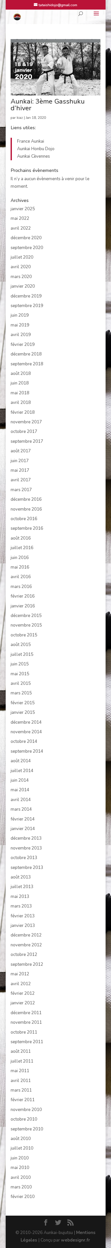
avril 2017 (21, 480)
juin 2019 (20, 315)
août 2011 (21, 1051)
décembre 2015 (26, 616)
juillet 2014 (22, 771)
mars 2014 (21, 809)
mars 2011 (21, 1090)
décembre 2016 (26, 499)
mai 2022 (20, 218)
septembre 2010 (27, 1129)
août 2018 (21, 373)
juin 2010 (20, 1158)
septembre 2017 (27, 441)
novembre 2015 (26, 625)
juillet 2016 (22, 548)
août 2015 (21, 645)
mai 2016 (20, 567)
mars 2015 (21, 693)
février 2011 (23, 1100)
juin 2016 (20, 558)
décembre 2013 (26, 838)
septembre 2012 (27, 964)
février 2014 (23, 819)
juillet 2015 (22, 654)
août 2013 (21, 877)
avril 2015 (21, 683)
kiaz (20, 117)
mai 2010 (20, 1168)
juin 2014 (20, 780)
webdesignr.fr (75, 1240)
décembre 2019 (26, 296)
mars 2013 (21, 906)
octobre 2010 (24, 1119)
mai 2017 (20, 470)
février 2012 (23, 993)
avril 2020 (21, 267)
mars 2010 (21, 1187)
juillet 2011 (22, 1061)
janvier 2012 (23, 1003)
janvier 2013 (23, 925)
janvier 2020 (23, 286)
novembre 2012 (26, 945)
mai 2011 (20, 1071)
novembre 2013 (26, 848)
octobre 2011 (24, 1032)
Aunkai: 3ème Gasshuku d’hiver (48, 105)
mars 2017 (21, 490)
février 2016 (23, 596)
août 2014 (21, 761)
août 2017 (21, 451)
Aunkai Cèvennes (33, 156)
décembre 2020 (26, 238)
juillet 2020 (22, 257)
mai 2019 (20, 325)
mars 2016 (21, 587)
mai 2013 (20, 896)
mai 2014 (20, 790)
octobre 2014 (24, 741)
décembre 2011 (26, 1013)
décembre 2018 (26, 354)
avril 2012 (21, 984)
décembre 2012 (26, 935)
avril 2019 (21, 335)
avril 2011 (21, 1081)
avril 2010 (21, 1177)
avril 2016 (21, 577)
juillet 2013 (22, 887)
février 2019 (23, 344)
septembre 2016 (27, 528)
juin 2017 (20, 461)
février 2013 (23, 916)
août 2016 (21, 538)
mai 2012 (20, 974)
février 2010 (23, 1197)
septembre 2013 (27, 867)
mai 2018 (20, 393)
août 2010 (21, 1139)
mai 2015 (20, 674)
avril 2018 (21, 402)
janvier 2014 (23, 829)
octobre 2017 (24, 431)
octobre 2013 (24, 858)
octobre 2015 (24, 635)
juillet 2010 (22, 1148)
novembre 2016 (26, 509)
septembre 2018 (27, 364)
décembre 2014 (26, 722)
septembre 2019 (27, 306)
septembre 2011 (27, 1042)
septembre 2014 (27, 751)
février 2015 (23, 703)
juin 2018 (20, 383)
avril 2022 (21, 228)
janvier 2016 (23, 606)
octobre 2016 (24, 519)
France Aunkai (30, 141)
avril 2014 (21, 800)
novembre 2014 (26, 732)
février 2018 (23, 412)
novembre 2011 (26, 1022)
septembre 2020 (27, 248)
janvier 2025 (23, 209)
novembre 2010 (26, 1110)
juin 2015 (20, 664)
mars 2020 (21, 277)
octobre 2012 (24, 954)
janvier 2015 (23, 712)
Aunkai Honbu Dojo (35, 149)
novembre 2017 (26, 422)
